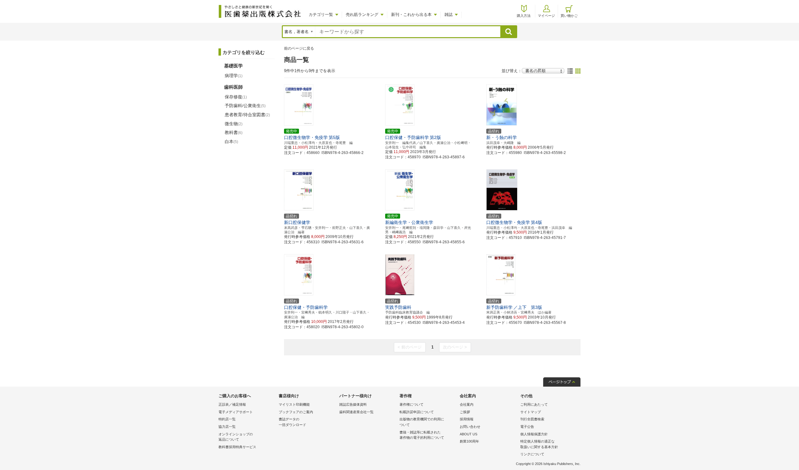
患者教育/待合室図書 (247, 114)
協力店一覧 (227, 426)
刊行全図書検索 (532, 419)
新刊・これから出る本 (411, 14)
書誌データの (292, 422)
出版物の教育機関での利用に (422, 422)
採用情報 (466, 419)
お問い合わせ (470, 426)
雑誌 (448, 14)
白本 (231, 141)
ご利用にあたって (534, 404)
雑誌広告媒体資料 (353, 404)
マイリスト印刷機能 (294, 404)
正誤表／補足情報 (232, 404)
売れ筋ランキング (362, 14)
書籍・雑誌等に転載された (422, 435)
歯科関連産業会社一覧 (356, 412)
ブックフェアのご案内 (296, 412)
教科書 (234, 132)
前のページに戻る (299, 48)
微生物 (234, 123)
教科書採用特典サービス (237, 447)
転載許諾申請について (417, 412)
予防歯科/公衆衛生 (245, 105)
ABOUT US (468, 434)
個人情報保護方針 (534, 434)
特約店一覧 (227, 419)
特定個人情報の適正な (539, 444)
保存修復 (236, 96)
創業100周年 (469, 441)
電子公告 (527, 426)
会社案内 (466, 404)
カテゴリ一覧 (321, 14)
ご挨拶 (465, 412)
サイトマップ (530, 412)
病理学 (234, 75)
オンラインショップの (235, 437)
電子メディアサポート (235, 412)
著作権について (412, 404)
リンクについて (532, 454)
